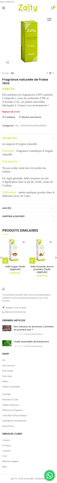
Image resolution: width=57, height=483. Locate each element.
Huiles (5, 381)
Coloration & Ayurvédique (14, 415)
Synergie (6, 394)
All (3, 360)
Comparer (10, 117)
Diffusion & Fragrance (12, 410)
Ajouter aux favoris (31, 117)
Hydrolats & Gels (10, 399)
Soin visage (7, 370)
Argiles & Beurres (10, 404)
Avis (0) (6, 208)
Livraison (6, 450)
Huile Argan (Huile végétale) (15, 268)
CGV (4, 456)
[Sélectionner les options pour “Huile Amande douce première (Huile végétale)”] (32, 261)
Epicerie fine (8, 426)
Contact (6, 440)
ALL (12, 73)
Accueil (5, 73)
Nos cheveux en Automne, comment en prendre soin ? (34, 328)
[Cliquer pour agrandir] (8, 62)
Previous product (47, 73)
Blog (4, 466)
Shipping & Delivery (13, 216)
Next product (53, 73)
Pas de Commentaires (34, 334)
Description (9, 138)
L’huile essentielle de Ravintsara (31, 341)
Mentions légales (10, 461)
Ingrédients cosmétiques (14, 420)
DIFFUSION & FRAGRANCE (34, 125)
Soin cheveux (8, 365)
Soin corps (7, 376)
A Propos (6, 445)
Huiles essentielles (11, 386)
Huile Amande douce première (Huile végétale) (42, 269)
